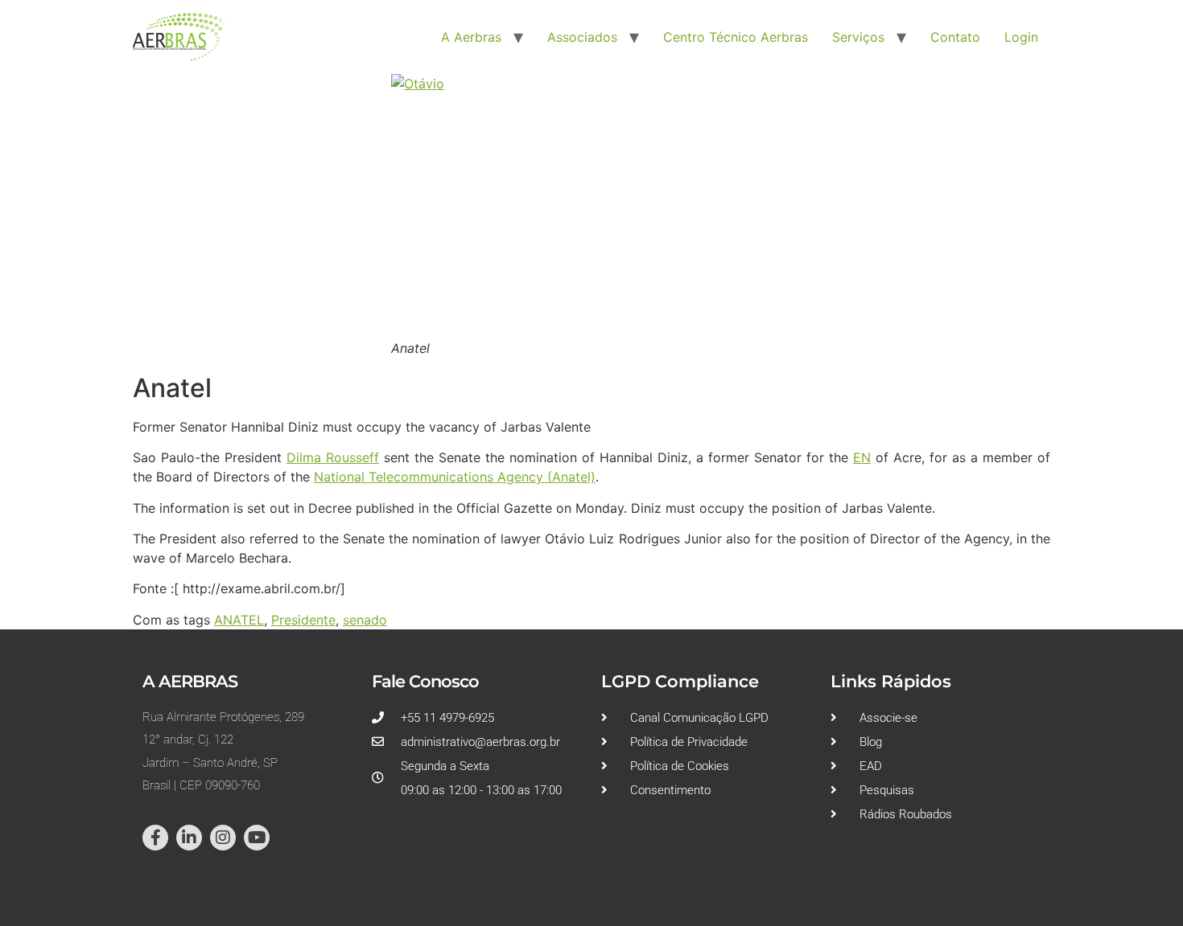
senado (365, 620)
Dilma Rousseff (332, 457)
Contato (955, 37)
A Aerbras (471, 37)
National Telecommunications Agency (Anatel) (455, 477)
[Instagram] (223, 837)
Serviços (858, 37)
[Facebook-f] (155, 837)
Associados (582, 37)
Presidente (303, 620)
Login (1021, 37)
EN (862, 457)
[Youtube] (257, 837)
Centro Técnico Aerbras (735, 37)
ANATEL (239, 620)
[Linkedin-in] (189, 837)
